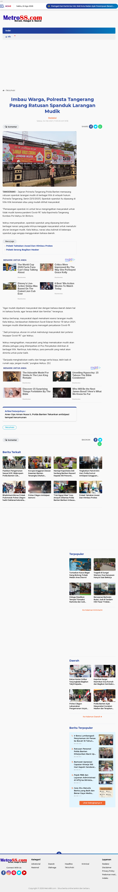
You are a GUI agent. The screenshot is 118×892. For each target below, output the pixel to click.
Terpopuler (76, 554)
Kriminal (85, 864)
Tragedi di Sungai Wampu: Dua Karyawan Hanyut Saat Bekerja (104, 575)
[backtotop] (59, 854)
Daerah (74, 660)
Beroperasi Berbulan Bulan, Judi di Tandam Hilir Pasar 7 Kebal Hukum (103, 599)
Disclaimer (106, 867)
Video (11, 36)
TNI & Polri (9, 427)
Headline (69, 864)
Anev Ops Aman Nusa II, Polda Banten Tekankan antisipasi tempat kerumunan (37, 416)
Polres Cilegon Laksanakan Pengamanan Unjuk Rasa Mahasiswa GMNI (79, 706)
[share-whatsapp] (100, 127)
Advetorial (35, 864)
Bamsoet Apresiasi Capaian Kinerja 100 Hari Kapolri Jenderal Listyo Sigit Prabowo (84, 764)
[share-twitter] (96, 127)
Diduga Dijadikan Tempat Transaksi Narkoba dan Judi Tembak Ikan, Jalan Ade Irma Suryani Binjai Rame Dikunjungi (79, 599)
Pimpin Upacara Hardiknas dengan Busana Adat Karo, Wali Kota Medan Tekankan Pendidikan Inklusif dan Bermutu (83, 6)
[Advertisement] (59, 61)
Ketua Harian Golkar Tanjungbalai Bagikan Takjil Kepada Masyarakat (78, 681)
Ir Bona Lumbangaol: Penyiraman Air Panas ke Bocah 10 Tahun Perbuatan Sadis (85, 738)
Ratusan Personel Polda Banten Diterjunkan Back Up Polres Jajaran (84, 751)
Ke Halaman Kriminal (91, 610)
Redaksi (105, 864)
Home (8, 6)
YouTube (26, 876)
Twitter (20, 876)
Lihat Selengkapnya (92, 803)
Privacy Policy (108, 871)
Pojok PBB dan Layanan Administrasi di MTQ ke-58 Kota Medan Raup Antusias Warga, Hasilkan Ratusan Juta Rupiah (85, 778)
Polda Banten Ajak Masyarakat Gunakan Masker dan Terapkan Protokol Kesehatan (103, 706)
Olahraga (52, 867)
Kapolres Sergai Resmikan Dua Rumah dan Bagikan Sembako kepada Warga (104, 681)
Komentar (12, 127)
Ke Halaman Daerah (92, 717)
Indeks (9, 30)
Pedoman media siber (110, 874)
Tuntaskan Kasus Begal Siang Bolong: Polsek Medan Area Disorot (79, 575)
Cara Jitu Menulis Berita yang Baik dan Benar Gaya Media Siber (84, 791)
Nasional (35, 867)
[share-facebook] (91, 127)
